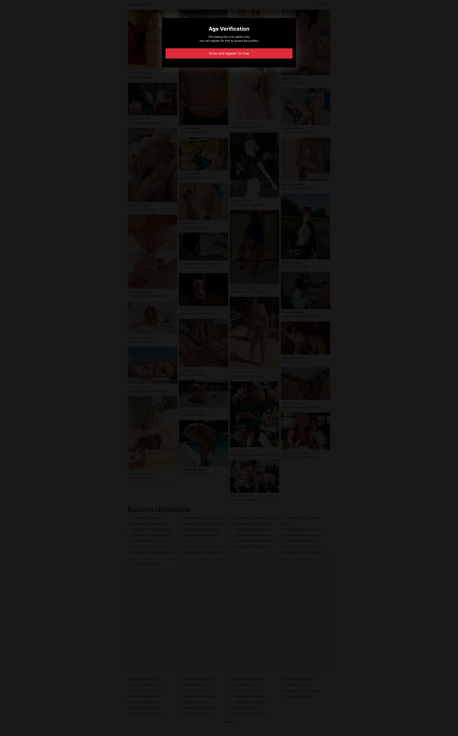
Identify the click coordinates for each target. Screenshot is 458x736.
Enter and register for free (229, 53)
